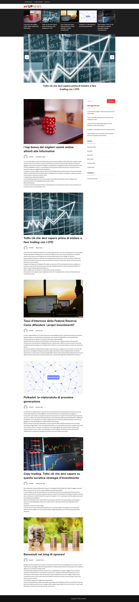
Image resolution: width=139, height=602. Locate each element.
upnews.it (83, 598)
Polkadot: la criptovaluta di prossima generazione (87, 25)
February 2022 (91, 163)
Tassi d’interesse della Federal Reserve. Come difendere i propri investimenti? (67, 27)
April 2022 (90, 155)
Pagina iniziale (28, 2)
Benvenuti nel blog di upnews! (44, 554)
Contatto (46, 2)
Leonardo (31, 157)
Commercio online (92, 178)
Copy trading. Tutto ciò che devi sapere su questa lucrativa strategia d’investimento (106, 27)
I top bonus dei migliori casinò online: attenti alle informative (31, 26)
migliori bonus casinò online (61, 171)
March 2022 (90, 159)
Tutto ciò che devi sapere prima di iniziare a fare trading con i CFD (49, 26)
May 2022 (89, 151)
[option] (32, 20)
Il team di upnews (38, 2)
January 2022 (90, 167)
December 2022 (91, 147)
